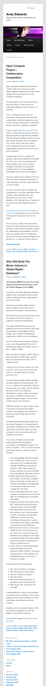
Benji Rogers (32, 626)
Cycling (17, 45)
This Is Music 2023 (13, 649)
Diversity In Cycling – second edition (20, 651)
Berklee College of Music (15, 628)
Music (15, 249)
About (9, 40)
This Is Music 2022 (13, 654)
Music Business (19, 40)
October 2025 (11, 677)
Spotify (30, 630)
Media (30, 40)
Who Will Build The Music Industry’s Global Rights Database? (18, 267)
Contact (9, 50)
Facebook (31, 249)
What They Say (29, 45)
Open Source (33, 251)
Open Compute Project (30, 130)
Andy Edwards (16, 14)
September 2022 (12, 682)
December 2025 (12, 674)
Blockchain (28, 628)
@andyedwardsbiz (13, 244)
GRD (26, 630)
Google (8, 251)
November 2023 (12, 680)
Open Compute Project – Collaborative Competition (15, 71)
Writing (9, 45)
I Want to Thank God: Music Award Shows (22, 646)
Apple (26, 249)
